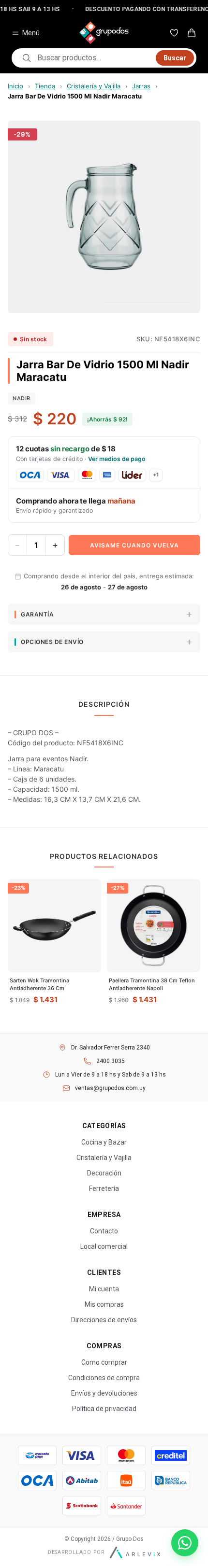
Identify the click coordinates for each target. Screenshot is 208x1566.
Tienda (45, 86)
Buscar (174, 58)
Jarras (141, 86)
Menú (31, 33)
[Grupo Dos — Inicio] (104, 32)
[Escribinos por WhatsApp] (184, 1542)
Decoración (104, 1173)
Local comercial (104, 1246)
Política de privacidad (104, 1408)
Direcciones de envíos (104, 1320)
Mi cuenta (104, 1289)
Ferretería (104, 1188)
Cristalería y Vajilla (93, 86)
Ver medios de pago (117, 458)
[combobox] (93, 58)
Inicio (15, 86)
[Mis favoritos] (174, 32)
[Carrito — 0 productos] (191, 32)
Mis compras (104, 1304)
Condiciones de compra (104, 1378)
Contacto (104, 1231)
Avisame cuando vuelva (134, 545)
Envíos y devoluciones (104, 1393)
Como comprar (104, 1362)
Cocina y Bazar (104, 1142)
